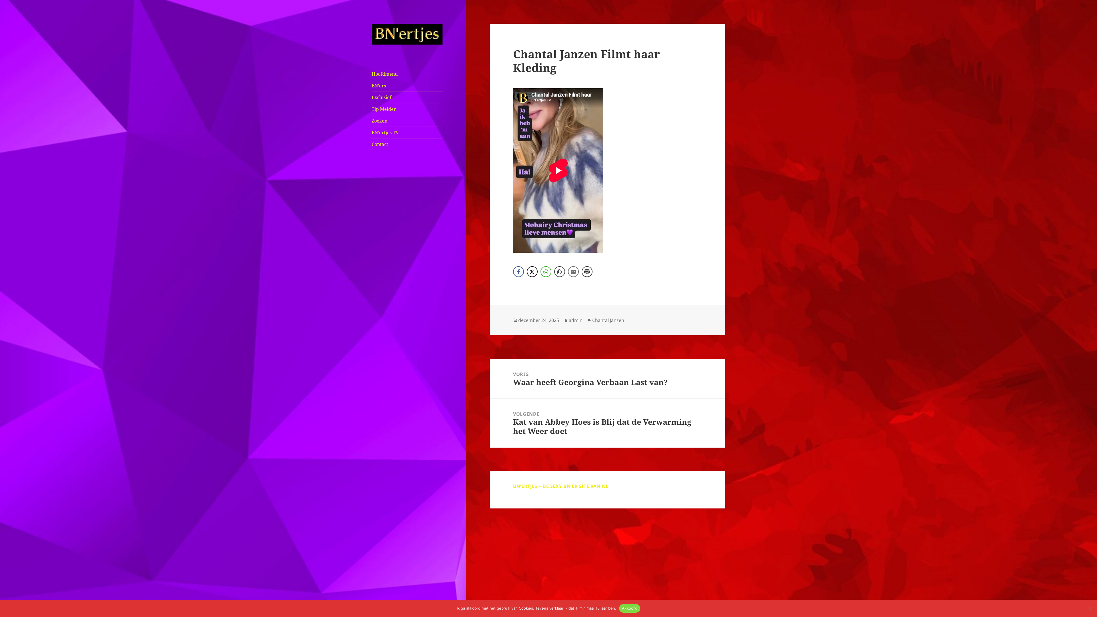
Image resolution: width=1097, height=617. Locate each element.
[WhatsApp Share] (546, 271)
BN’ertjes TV (385, 132)
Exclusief (381, 97)
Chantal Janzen (608, 320)
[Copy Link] (559, 271)
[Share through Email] (573, 271)
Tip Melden (384, 109)
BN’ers (379, 86)
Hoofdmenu (385, 74)
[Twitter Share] (532, 271)
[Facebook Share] (518, 271)
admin (575, 320)
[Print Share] (587, 271)
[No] (1090, 608)
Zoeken (379, 121)
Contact (380, 144)
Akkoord (629, 608)
